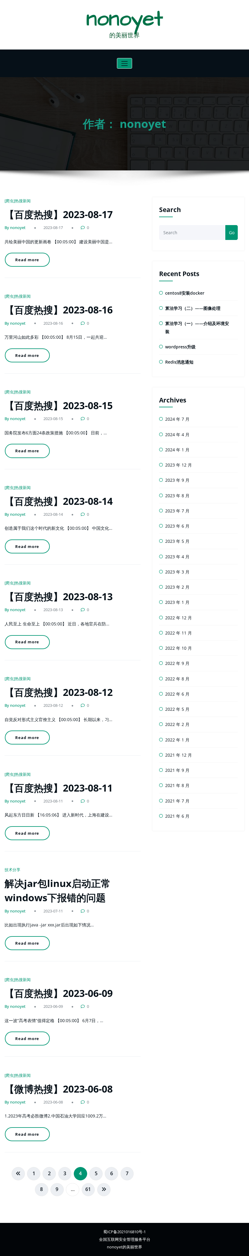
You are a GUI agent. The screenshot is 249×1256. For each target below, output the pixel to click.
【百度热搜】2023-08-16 (59, 309)
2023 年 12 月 (178, 465)
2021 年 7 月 (177, 801)
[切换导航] (124, 63)
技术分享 (12, 869)
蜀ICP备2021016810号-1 (124, 1231)
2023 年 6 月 (177, 526)
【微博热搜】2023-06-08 (59, 1088)
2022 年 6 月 (177, 694)
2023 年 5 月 (177, 541)
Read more (27, 259)
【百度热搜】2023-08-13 (59, 596)
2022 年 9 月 (177, 663)
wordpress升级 (180, 347)
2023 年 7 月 (177, 511)
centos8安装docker (184, 293)
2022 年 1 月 (177, 740)
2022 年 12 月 (178, 618)
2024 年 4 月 (177, 434)
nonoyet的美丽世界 (124, 1247)
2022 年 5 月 (177, 709)
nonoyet (124, 19)
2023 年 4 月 (177, 557)
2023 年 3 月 (177, 572)
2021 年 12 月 (178, 755)
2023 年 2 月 (177, 587)
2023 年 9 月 (177, 480)
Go (231, 232)
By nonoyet (15, 227)
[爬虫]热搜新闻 (18, 201)
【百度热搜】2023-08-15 (59, 405)
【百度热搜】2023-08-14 (59, 501)
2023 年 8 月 (177, 495)
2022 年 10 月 (178, 648)
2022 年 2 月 (177, 724)
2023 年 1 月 (177, 602)
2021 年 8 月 (177, 785)
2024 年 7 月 (177, 419)
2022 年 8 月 (177, 679)
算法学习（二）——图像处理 (192, 308)
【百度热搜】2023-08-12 (59, 692)
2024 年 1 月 (177, 450)
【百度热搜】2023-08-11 (59, 787)
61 (88, 1189)
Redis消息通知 (179, 362)
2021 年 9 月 (177, 770)
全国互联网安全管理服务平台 (124, 1239)
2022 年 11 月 (178, 633)
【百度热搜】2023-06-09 (59, 993)
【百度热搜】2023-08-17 (59, 214)
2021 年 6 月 (177, 816)
